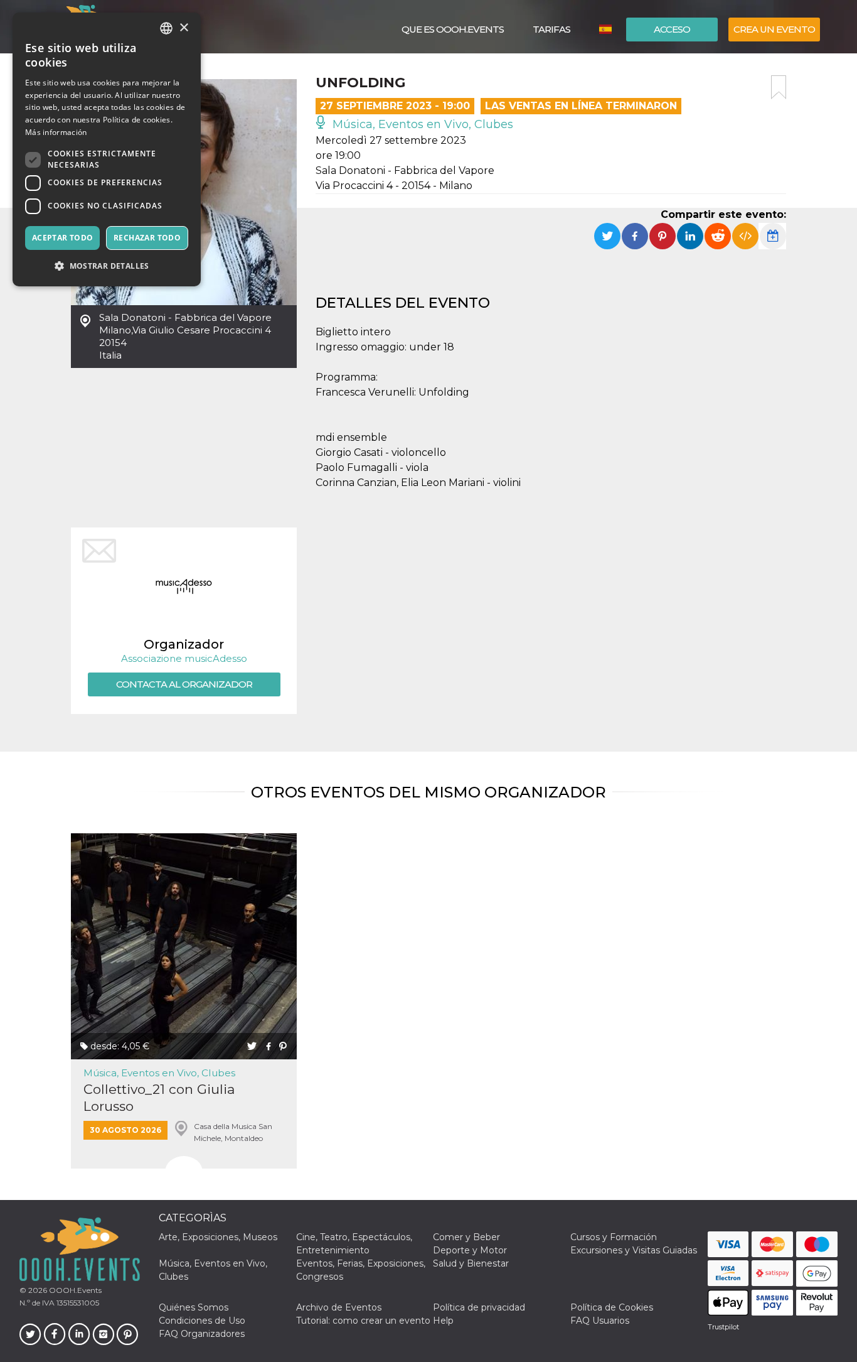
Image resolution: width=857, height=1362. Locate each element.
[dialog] (107, 149)
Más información (56, 132)
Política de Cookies (611, 1307)
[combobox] (166, 28)
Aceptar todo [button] (62, 237)
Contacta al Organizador (184, 684)
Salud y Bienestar (471, 1263)
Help (443, 1320)
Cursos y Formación (613, 1237)
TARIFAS (551, 29)
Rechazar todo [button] (147, 237)
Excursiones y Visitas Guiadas (633, 1250)
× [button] (183, 28)
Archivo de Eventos (338, 1307)
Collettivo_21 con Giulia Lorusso (159, 1097)
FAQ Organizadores (202, 1333)
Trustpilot (723, 1326)
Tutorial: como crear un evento (363, 1320)
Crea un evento (774, 29)
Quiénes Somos (193, 1307)
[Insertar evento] (745, 236)
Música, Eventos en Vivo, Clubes (421, 124)
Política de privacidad (479, 1307)
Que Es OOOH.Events (453, 29)
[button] (106, 266)
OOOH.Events (74, 1290)
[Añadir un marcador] (778, 87)
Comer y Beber (466, 1237)
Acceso (672, 29)
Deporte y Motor (470, 1250)
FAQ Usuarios (599, 1320)
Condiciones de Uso (202, 1320)
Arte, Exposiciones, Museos (218, 1237)
